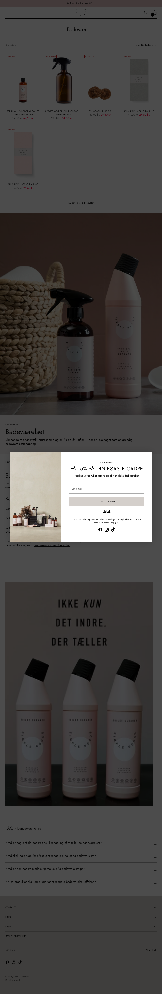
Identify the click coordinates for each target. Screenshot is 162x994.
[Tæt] (147, 456)
